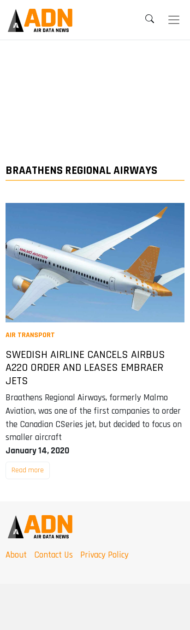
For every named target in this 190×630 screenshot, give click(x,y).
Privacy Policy (104, 555)
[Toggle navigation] (173, 20)
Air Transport (30, 335)
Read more (28, 470)
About (16, 555)
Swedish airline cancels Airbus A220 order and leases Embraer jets (85, 368)
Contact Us (53, 555)
